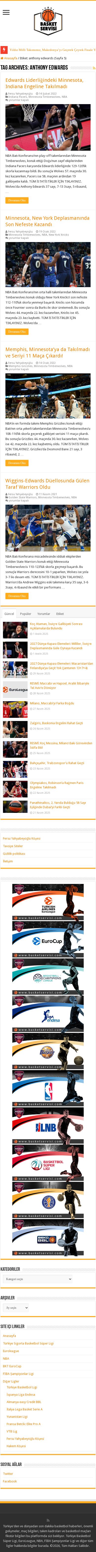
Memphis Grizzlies (20, 366)
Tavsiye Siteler (13, 846)
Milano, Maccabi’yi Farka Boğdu (52, 703)
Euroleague (11, 1351)
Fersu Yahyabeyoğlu (20, 93)
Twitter (8, 1474)
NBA (64, 96)
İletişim (8, 861)
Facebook (10, 1481)
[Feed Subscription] (94, 68)
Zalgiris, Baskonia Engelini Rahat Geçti (56, 723)
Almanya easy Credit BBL (24, 1402)
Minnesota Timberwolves (44, 96)
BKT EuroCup (12, 1366)
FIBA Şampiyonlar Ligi (18, 1374)
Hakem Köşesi (16, 1446)
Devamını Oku (17, 200)
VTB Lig (12, 1431)
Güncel (9, 614)
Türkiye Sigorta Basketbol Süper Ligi (28, 1343)
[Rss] (48, 1520)
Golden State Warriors (23, 497)
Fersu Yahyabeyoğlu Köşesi (21, 838)
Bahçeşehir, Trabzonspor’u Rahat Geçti (57, 763)
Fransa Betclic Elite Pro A (24, 1424)
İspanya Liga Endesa (21, 1394)
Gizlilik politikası (14, 853)
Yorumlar (43, 614)
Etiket (60, 614)
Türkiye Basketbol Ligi (22, 1387)
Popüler (25, 614)
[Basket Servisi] (48, 20)
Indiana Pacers (18, 96)
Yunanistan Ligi (17, 1416)
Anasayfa (10, 58)
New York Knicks (59, 234)
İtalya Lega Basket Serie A (25, 1409)
